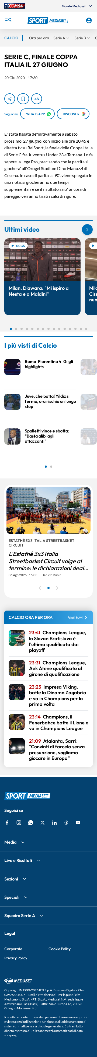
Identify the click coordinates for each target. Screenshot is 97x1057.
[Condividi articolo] (9, 98)
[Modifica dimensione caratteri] (36, 98)
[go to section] (87, 229)
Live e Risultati (18, 860)
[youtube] (78, 822)
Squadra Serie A (19, 915)
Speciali (11, 897)
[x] (42, 822)
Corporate (13, 948)
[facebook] (7, 822)
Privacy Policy (15, 958)
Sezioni (11, 879)
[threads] (66, 822)
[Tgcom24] (14, 6)
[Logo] (48, 20)
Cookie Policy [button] (59, 948)
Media (10, 842)
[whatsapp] (30, 822)
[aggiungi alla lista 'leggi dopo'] (23, 98)
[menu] (8, 20)
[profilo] (89, 20)
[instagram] (19, 822)
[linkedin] (54, 822)
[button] (48, 20)
